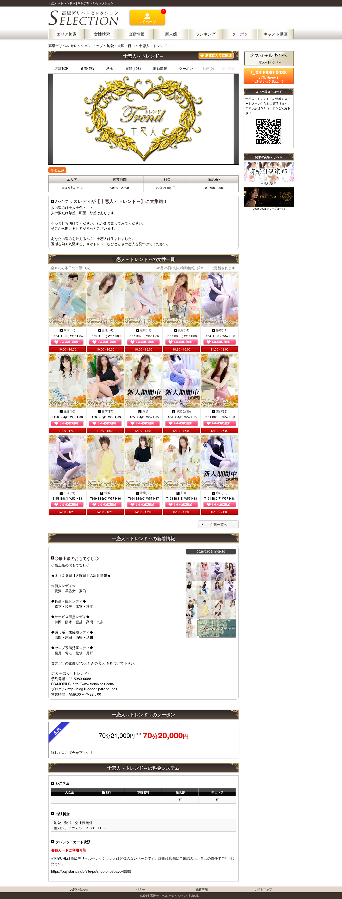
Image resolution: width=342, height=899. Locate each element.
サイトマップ (263, 889)
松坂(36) (69, 492)
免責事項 (202, 889)
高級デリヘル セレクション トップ (76, 45)
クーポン (186, 68)
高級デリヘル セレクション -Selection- (176, 895)
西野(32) (221, 411)
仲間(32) (145, 492)
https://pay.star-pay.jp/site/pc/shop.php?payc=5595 (91, 871)
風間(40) (69, 411)
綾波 (107, 492)
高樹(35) (69, 330)
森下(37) (107, 411)
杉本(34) (221, 330)
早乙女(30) (183, 411)
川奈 (184, 492)
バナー (140, 889)
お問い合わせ (79, 889)
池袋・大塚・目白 (121, 45)
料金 (109, 68)
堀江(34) (107, 330)
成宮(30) (221, 492)
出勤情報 (160, 68)
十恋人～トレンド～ (154, 45)
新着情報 (87, 68)
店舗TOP (61, 68)
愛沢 (145, 411)
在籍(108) (133, 68)
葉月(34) (183, 330)
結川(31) (145, 330)
